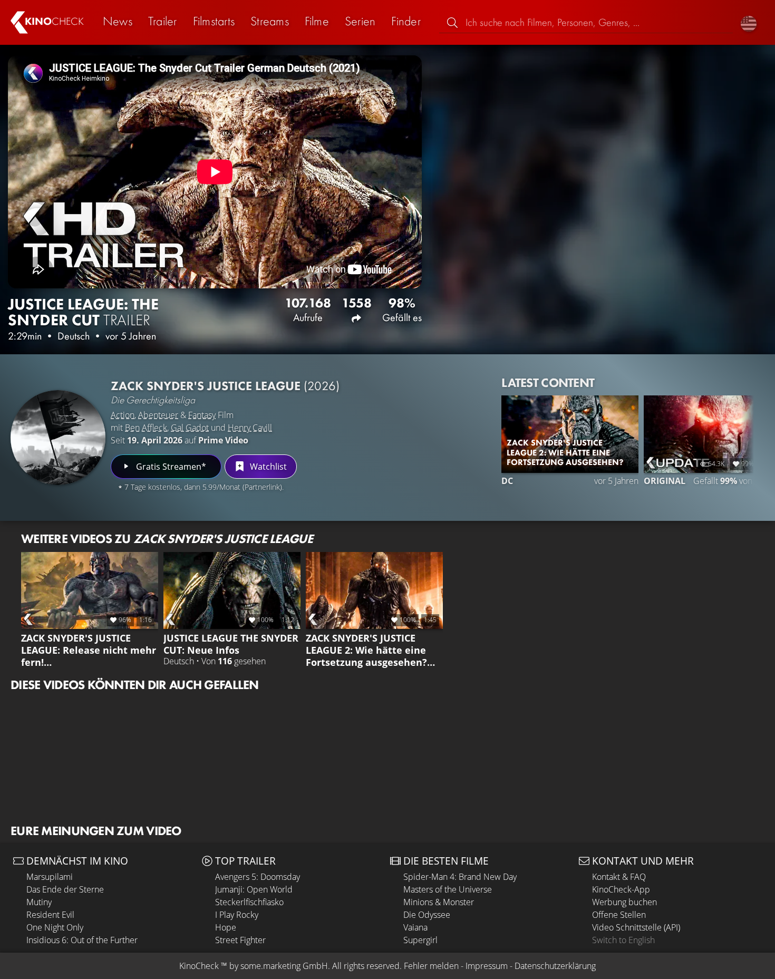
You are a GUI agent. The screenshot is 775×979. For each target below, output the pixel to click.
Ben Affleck (146, 427)
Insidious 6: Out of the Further (82, 940)
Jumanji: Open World (254, 889)
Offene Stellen (619, 914)
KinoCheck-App (621, 889)
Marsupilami (49, 876)
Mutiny (39, 902)
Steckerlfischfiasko (249, 902)
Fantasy (202, 415)
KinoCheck (199, 966)
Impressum (487, 966)
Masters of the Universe (447, 889)
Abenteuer (158, 415)
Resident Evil (50, 914)
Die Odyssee (426, 914)
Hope (225, 927)
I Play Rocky (236, 914)
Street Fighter (240, 940)
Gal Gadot (190, 427)
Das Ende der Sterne (65, 889)
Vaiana (415, 927)
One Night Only (54, 927)
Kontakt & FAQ (619, 876)
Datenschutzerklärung (555, 966)
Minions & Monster (438, 902)
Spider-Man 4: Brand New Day (460, 876)
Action (122, 415)
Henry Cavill (250, 427)
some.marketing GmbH (284, 966)
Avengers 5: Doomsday (257, 876)
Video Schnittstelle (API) (636, 927)
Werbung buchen (624, 902)
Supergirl (420, 940)
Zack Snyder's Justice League (225, 385)
